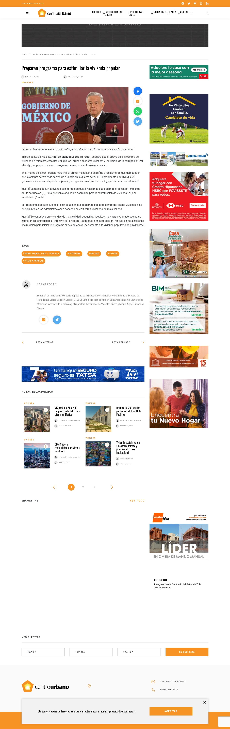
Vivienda (33, 54)
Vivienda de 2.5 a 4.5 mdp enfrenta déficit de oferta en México (67, 411)
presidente (74, 254)
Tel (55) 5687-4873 (169, 690)
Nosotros (184, 11)
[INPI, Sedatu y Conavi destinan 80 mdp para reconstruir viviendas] (52, 353)
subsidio (94, 254)
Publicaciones (159, 11)
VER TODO (137, 500)
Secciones (97, 11)
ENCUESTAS (30, 500)
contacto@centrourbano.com (173, 681)
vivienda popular (33, 261)
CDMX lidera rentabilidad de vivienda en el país (67, 447)
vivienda (113, 254)
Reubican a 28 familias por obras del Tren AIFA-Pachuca (128, 411)
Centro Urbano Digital (136, 13)
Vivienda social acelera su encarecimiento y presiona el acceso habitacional (128, 447)
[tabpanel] (83, 438)
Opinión (172, 11)
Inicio (24, 54)
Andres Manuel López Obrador (41, 254)
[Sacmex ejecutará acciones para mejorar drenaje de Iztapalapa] (113, 353)
